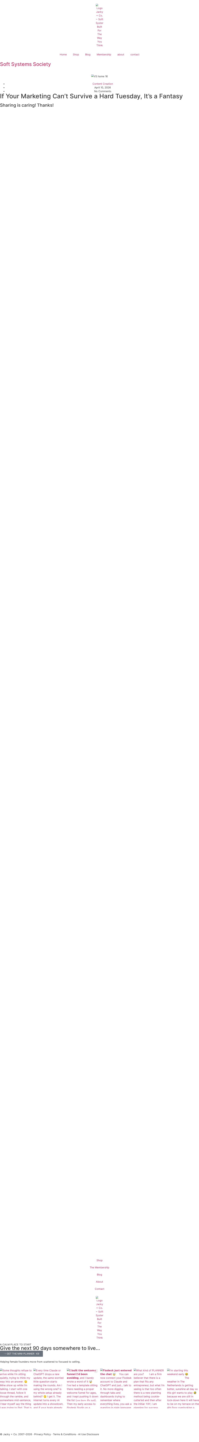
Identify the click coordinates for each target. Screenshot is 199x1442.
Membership (104, 54)
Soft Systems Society (25, 64)
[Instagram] (4, 1217)
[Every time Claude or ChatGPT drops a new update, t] (49, 1388)
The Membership (99, 1267)
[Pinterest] (4, 1226)
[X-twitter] (4, 1243)
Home (63, 54)
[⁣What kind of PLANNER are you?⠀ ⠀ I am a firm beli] (150, 1388)
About (99, 1281)
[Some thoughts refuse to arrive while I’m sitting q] (16, 1388)
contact (134, 54)
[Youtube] (4, 1234)
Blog (87, 54)
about (120, 54)
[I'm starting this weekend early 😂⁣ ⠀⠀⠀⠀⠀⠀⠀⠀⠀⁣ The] (183, 1388)
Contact (99, 1288)
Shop (76, 54)
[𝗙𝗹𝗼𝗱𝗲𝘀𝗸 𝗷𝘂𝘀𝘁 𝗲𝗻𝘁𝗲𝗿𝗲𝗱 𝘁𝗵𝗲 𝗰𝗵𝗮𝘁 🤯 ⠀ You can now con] (116, 1388)
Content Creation (103, 83)
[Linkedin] (4, 1252)
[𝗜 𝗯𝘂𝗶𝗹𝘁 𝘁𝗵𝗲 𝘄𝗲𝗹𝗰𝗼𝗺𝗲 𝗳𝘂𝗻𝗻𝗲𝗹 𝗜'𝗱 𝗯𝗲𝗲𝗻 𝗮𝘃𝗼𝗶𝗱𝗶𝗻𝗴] (83, 1388)
